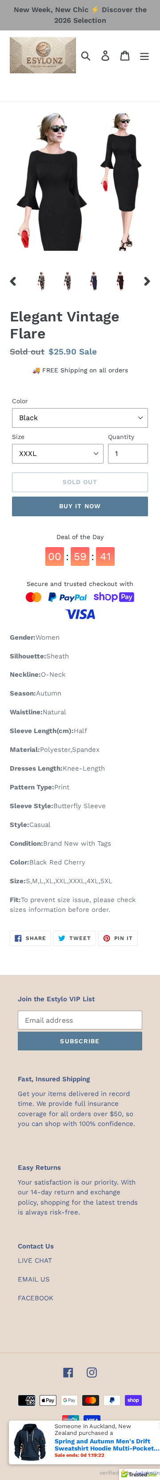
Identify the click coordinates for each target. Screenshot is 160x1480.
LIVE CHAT (35, 1261)
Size (18, 436)
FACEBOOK (35, 1298)
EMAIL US (34, 1279)
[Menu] (144, 55)
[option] (41, 281)
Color (20, 401)
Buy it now (80, 506)
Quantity (121, 436)
